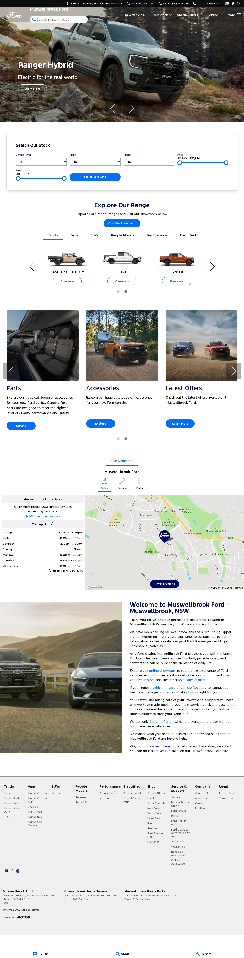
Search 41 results (95, 177)
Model (127, 155)
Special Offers (187, 15)
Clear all (221, 146)
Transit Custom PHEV (133, 799)
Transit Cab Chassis (35, 823)
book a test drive (157, 746)
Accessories (178, 841)
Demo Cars (154, 813)
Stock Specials (156, 803)
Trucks (53, 235)
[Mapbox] (95, 586)
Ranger (8, 793)
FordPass (201, 808)
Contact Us (202, 793)
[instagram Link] (238, 3)
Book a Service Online (180, 804)
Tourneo (33, 806)
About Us (201, 798)
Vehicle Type (24, 155)
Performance (157, 235)
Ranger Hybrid (12, 803)
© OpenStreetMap (232, 587)
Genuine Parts (160, 721)
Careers (200, 803)
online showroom (162, 670)
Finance (152, 828)
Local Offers (154, 798)
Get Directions (164, 584)
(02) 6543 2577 (47, 511)
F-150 (7, 817)
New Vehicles (134, 15)
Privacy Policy (227, 793)
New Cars (153, 808)
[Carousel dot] (118, 291)
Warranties (178, 846)
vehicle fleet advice (196, 687)
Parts (174, 816)
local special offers (192, 680)
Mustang (105, 798)
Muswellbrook (122, 461)
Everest (56, 793)
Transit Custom (37, 793)
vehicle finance (164, 687)
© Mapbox (214, 587)
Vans (74, 235)
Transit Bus (35, 817)
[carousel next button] (131, 108)
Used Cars (153, 818)
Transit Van (35, 811)
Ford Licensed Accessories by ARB (180, 833)
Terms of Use (227, 798)
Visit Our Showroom (122, 223)
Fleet (150, 823)
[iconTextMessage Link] (227, 3)
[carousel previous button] (113, 108)
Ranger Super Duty (12, 809)
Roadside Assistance (178, 853)
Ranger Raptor (13, 798)
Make (73, 155)
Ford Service (179, 811)
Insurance (153, 842)
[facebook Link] (232, 3)
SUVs (94, 235)
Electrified (188, 235)
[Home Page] (14, 15)
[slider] (179, 162)
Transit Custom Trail (37, 799)
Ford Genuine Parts (179, 822)
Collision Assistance (178, 861)
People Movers (122, 235)
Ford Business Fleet (156, 835)
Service (213, 15)
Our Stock (161, 15)
